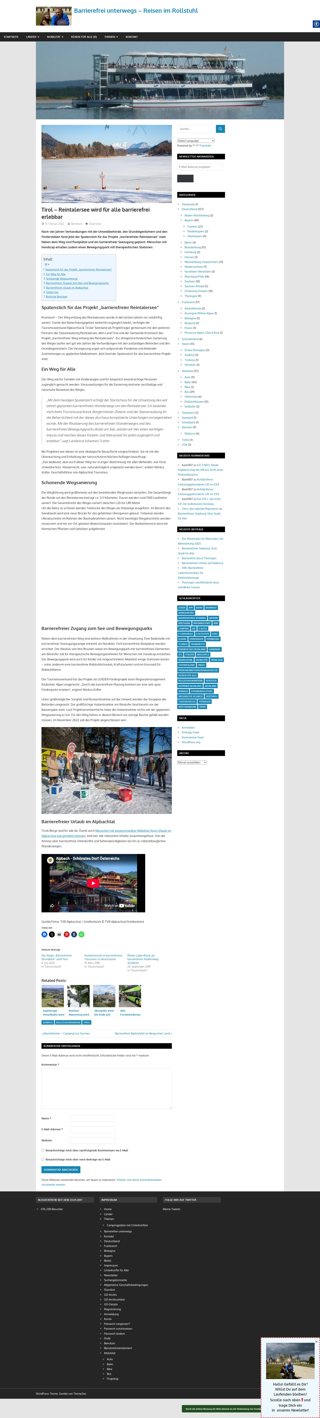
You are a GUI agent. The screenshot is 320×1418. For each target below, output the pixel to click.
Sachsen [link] (190, 281)
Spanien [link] (187, 427)
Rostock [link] (211, 680)
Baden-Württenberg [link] (197, 215)
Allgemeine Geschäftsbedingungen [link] (126, 1285)
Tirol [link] (87, 1022)
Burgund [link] (190, 323)
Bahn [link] (188, 382)
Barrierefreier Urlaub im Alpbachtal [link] (67, 287)
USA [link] (184, 444)
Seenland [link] (210, 686)
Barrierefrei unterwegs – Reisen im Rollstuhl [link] (136, 10)
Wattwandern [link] (187, 706)
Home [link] (108, 1209)
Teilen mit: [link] (52, 292)
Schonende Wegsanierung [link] (61, 278)
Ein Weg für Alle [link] (56, 274)
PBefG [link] (201, 665)
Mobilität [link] (53, 36)
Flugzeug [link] (112, 1378)
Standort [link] (109, 1289)
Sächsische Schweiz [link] (191, 696)
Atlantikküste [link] (193, 308)
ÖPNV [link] (202, 706)
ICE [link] (180, 654)
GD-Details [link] (111, 1304)
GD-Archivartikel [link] (114, 1299)
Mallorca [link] (190, 433)
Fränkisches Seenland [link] (192, 649)
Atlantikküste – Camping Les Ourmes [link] (66, 1033)
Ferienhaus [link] (196, 639)
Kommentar (50, 1064)
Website (46, 1140)
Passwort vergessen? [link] (117, 1324)
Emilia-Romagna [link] (195, 350)
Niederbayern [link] (195, 231)
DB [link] (193, 628)
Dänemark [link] (188, 204)
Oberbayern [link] (194, 236)
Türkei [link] (185, 440)
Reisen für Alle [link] (188, 675)
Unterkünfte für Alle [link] (116, 1270)
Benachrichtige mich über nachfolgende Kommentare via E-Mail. (87, 1150)
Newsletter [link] (111, 1275)
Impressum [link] (111, 1265)
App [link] (191, 607)
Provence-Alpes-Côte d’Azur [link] (202, 332)
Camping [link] (184, 628)
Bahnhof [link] (211, 607)
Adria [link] (182, 607)
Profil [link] (107, 1338)
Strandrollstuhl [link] (202, 691)
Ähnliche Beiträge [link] (56, 296)
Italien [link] (186, 344)
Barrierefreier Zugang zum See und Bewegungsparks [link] (77, 283)
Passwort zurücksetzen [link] (118, 1328)
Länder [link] (31, 36)
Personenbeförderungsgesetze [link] (198, 670)
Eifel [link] (215, 633)
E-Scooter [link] (202, 633)
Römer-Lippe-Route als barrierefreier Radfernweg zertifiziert (143, 959)
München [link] (217, 660)
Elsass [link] (188, 328)
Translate (205, 145)
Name (46, 1118)
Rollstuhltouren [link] (194, 401)
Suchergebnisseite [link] (115, 1280)
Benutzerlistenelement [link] (118, 1348)
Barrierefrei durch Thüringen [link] (199, 558)
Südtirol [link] (189, 355)
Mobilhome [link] (186, 660)
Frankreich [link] (188, 302)
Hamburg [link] (190, 252)
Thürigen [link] (204, 701)
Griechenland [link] (190, 339)
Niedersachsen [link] (194, 266)
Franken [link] (192, 226)
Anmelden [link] (188, 727)
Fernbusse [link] (213, 639)
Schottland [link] (188, 422)
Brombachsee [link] (202, 623)
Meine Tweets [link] (171, 1209)
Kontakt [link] (132, 36)
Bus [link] (187, 392)
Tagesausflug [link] (187, 701)
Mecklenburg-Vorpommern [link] (201, 262)
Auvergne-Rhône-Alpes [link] (199, 313)
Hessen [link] (189, 257)
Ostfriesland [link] (187, 665)
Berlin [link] (188, 242)
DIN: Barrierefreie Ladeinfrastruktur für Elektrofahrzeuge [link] (190, 572)
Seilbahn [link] (190, 406)
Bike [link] (187, 387)
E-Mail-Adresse (52, 1129)
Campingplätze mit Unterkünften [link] (127, 1225)
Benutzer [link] (109, 1343)
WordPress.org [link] (191, 742)
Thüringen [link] (191, 296)
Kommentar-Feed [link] (193, 737)
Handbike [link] (214, 649)
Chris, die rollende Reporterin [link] (200, 508)
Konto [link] (108, 1319)
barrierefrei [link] (186, 612)
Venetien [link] (190, 364)
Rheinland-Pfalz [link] (194, 276)
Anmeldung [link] (111, 1314)
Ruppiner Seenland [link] (190, 686)
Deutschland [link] (189, 209)
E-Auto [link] (203, 628)
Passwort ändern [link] (114, 1333)
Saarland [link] (187, 417)
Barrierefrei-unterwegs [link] (118, 1231)
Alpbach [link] (48, 1022)
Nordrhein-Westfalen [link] (198, 271)
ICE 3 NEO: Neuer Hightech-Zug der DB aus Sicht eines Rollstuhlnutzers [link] (200, 470)
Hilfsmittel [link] (191, 396)
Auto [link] (188, 377)
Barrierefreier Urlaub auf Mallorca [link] (202, 563)
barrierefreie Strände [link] (192, 618)
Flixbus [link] (183, 644)
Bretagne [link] (190, 318)
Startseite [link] (11, 36)
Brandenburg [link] (193, 247)
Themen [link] (109, 36)
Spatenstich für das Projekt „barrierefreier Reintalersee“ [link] (78, 269)
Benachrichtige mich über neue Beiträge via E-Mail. (78, 1159)
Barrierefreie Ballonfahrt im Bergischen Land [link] (142, 1033)
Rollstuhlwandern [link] (68, 1022)
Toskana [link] (190, 360)
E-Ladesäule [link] (186, 633)
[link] (54, 12)
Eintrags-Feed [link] (190, 732)
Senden (185, 178)
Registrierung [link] (112, 1309)
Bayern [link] (189, 220)
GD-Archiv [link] (110, 1294)
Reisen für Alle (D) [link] (84, 36)
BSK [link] (216, 623)
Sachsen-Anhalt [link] (194, 286)
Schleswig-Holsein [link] (196, 291)
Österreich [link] (95, 223)
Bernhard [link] (76, 223)
